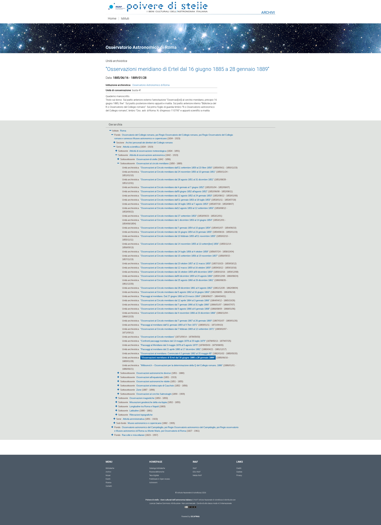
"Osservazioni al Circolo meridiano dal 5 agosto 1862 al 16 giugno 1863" (175, 292)
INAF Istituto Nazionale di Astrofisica (208, 500)
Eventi (108, 479)
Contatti (109, 486)
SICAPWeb (195, 516)
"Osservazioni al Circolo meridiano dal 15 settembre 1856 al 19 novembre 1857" (179, 255)
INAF (195, 468)
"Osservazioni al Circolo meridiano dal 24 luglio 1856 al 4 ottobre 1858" (174, 251)
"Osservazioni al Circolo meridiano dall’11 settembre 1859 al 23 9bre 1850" (176, 167)
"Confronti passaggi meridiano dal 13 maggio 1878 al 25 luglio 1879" (173, 341)
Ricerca (108, 483)
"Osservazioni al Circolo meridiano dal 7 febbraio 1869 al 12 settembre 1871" (177, 329)
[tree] (173, 282)
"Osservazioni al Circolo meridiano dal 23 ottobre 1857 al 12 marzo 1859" (175, 263)
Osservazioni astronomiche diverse (153, 373)
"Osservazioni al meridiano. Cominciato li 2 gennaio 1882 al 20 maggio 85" (176, 353)
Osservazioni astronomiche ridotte (153, 381)
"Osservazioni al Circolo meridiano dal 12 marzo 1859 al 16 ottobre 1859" (175, 267)
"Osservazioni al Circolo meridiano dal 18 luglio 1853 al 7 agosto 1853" (174, 204)
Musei (108, 475)
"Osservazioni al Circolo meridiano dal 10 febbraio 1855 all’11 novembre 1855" (178, 236)
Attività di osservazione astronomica (147, 155)
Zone (138, 389)
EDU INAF (197, 472)
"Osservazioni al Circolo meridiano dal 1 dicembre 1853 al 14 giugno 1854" (176, 220)
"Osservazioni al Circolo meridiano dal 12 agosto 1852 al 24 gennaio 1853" (176, 195)
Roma (123, 130)
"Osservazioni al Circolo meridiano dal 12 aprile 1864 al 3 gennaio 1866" (175, 300)
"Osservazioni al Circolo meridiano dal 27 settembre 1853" (168, 216)
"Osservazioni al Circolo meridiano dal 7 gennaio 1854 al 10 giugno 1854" (175, 227)
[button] (110, 130)
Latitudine (134, 410)
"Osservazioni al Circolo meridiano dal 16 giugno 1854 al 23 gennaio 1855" (176, 232)
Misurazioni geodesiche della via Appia (148, 402)
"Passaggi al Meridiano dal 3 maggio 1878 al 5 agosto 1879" (169, 345)
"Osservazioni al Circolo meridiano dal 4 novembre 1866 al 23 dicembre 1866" (178, 313)
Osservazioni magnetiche (141, 398)
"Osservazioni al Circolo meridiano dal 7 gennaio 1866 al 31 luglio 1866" (174, 304)
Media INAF (197, 475)
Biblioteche (110, 468)
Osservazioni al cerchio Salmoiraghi (153, 394)
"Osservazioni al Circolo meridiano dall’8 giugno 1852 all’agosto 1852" (173, 191)
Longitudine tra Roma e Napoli (144, 406)
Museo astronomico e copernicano (144, 423)
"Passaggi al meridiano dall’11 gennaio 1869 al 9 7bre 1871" (169, 325)
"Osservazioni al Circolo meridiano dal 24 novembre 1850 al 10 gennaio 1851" (178, 171)
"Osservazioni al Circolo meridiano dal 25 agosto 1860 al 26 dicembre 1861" (177, 280)
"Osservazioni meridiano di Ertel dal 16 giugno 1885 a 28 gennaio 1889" (178, 357)
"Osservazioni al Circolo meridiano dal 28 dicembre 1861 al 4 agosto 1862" (176, 288)
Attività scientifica (131, 146)
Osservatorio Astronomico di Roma (151, 85)
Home (112, 18)
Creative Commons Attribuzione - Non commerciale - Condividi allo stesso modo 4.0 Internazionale (194, 503)
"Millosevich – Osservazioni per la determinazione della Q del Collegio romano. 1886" (181, 365)
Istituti (125, 18)
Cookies (239, 472)
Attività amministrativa (133, 419)
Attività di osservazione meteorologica (148, 151)
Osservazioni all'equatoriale (149, 377)
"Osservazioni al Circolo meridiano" (157, 336)
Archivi (108, 472)
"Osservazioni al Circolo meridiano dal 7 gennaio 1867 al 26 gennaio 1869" (176, 320)
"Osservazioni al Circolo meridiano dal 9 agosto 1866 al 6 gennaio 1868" (175, 308)
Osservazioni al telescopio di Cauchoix (155, 385)
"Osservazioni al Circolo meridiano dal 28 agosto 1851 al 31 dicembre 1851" (177, 179)
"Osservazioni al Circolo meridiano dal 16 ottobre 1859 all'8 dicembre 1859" (176, 272)
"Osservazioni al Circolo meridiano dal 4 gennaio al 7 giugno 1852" (172, 187)
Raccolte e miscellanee (133, 435)
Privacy (239, 475)
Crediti (238, 468)
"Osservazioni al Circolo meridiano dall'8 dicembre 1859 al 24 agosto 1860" (176, 276)
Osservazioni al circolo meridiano (152, 163)
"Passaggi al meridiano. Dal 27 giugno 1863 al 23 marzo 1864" (170, 296)
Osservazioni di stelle (146, 159)
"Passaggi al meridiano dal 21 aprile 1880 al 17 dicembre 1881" (170, 349)
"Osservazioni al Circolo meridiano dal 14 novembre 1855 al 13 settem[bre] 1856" (179, 244)
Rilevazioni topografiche (141, 414)
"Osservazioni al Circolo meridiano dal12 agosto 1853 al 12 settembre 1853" (177, 208)
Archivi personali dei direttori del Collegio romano (149, 142)
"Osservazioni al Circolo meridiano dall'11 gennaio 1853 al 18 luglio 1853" (175, 199)
